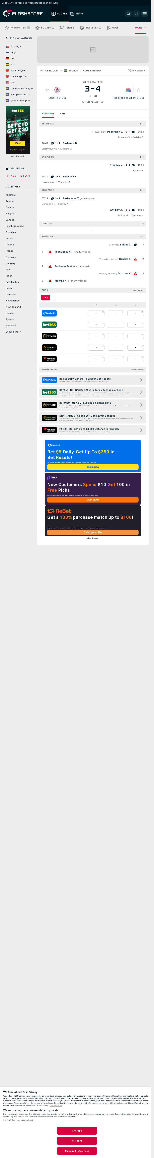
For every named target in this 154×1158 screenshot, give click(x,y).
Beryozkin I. (48, 204)
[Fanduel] (49, 313)
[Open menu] (144, 13)
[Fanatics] (49, 359)
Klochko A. (66, 148)
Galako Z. (138, 137)
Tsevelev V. (124, 137)
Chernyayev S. (50, 148)
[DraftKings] (49, 347)
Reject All (76, 1140)
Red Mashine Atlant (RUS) (128, 98)
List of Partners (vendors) (18, 1120)
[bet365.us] (49, 325)
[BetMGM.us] (49, 336)
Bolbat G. (123, 215)
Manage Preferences (77, 1151)
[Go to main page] (25, 13)
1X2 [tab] (45, 297)
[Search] (128, 13)
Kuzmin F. (138, 170)
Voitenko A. (64, 182)
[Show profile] (57, 90)
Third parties (56, 1105)
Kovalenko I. (49, 182)
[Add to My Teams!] (47, 90)
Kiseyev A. (63, 204)
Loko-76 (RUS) (57, 98)
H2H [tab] (62, 113)
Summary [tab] (48, 113)
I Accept (77, 1130)
